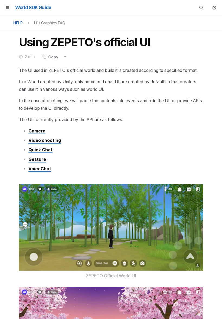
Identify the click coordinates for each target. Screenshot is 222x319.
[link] (36, 131)
